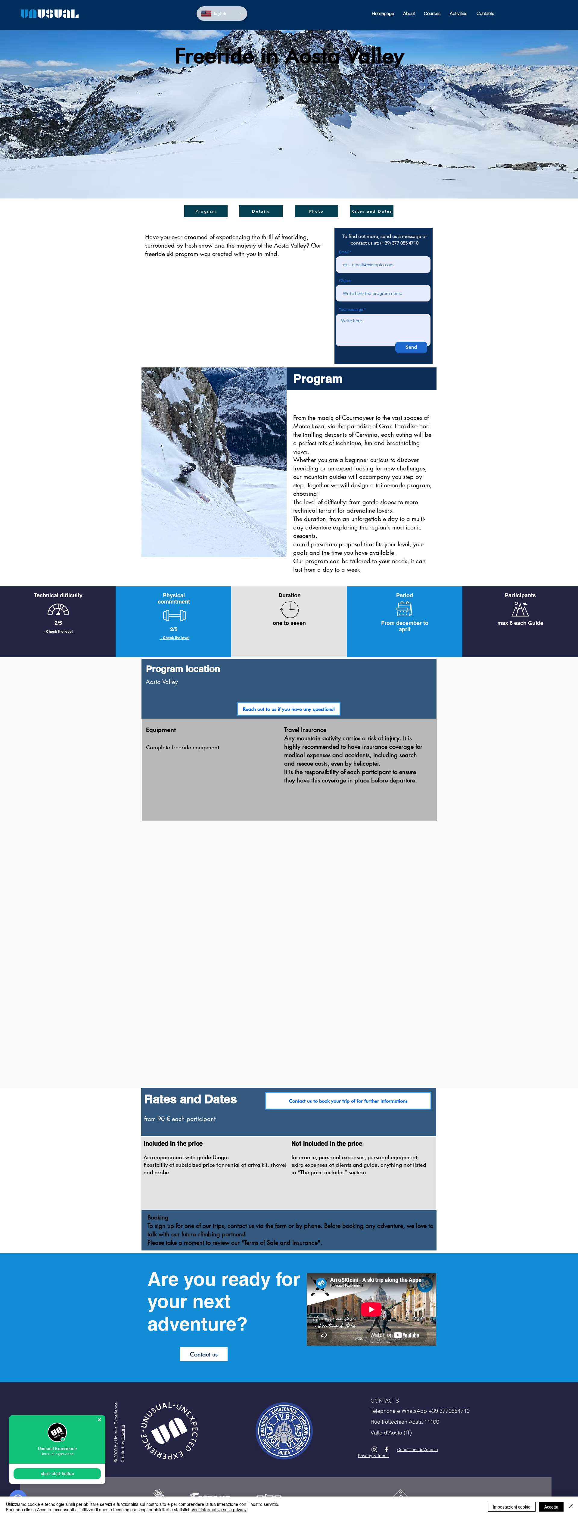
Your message (351, 309)
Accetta (551, 1507)
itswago (122, 1432)
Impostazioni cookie (511, 1507)
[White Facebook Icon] (386, 1449)
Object (345, 280)
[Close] (570, 1506)
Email (344, 252)
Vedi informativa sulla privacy (219, 1509)
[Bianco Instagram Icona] (374, 1449)
